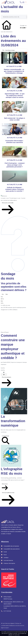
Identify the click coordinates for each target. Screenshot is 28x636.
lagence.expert (5, 627)
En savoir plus (16, 634)
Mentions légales (9, 623)
